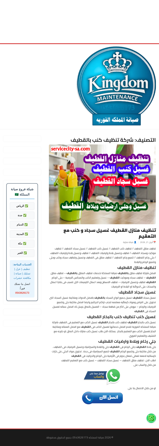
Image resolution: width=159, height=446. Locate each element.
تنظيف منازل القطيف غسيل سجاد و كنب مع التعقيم (110, 233)
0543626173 (22, 292)
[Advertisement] (79, 21)
